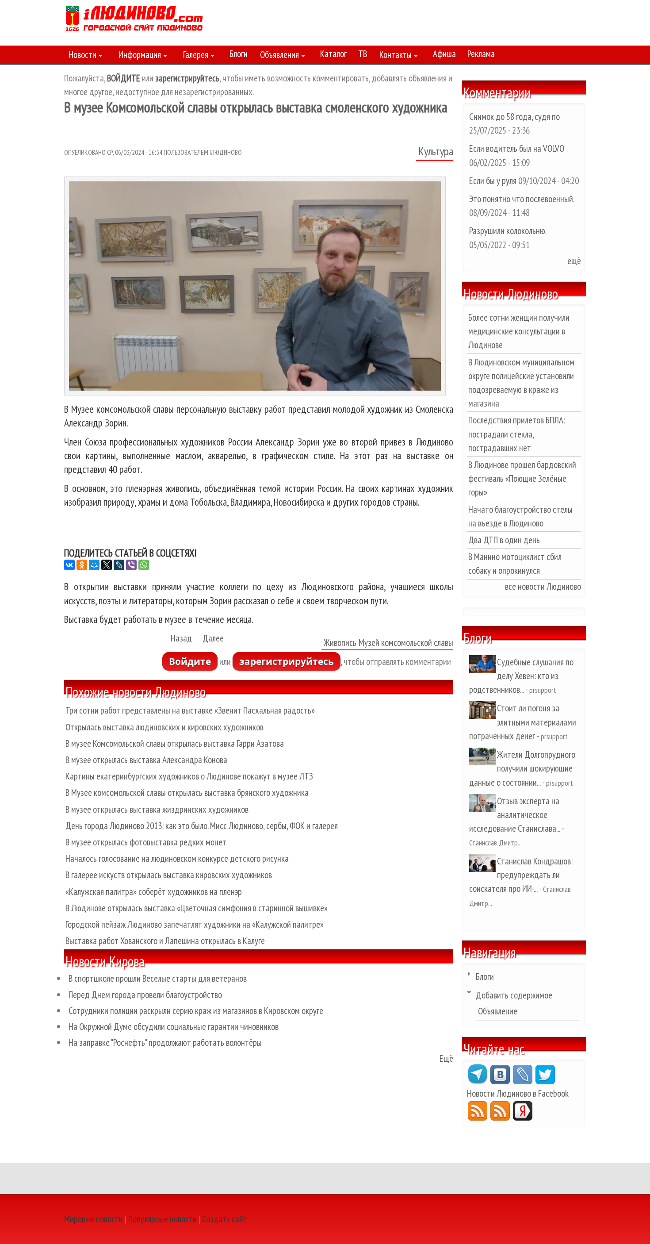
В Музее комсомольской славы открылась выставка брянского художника (187, 793)
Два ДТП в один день (504, 540)
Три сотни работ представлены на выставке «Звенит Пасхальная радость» (190, 710)
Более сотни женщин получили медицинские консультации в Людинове (519, 331)
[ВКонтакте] (69, 565)
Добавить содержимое (514, 995)
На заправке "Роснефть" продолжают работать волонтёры (165, 1042)
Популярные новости (162, 1219)
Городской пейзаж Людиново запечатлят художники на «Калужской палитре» (194, 924)
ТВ (362, 54)
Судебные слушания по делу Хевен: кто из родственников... (521, 675)
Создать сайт (224, 1219)
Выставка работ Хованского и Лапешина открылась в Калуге (165, 941)
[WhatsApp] (143, 565)
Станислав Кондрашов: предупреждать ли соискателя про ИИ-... (521, 875)
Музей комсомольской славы (406, 643)
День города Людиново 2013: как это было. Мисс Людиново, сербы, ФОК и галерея (201, 826)
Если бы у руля (493, 181)
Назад (181, 638)
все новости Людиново (543, 586)
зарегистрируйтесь (286, 661)
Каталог (333, 54)
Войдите (190, 661)
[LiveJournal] (119, 565)
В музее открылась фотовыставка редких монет (145, 842)
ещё (574, 261)
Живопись (340, 643)
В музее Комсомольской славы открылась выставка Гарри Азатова (174, 743)
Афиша (444, 54)
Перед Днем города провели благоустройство (145, 995)
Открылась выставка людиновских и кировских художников (164, 727)
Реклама (481, 54)
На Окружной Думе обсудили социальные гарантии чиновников (174, 1027)
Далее (213, 638)
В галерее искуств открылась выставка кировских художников (168, 875)
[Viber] (131, 565)
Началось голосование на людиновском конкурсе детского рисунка (177, 858)
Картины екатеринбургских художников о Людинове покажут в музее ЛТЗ (189, 776)
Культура (435, 151)
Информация (137, 56)
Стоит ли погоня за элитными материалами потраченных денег (522, 721)
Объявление (497, 1011)
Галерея (193, 56)
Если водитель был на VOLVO (516, 148)
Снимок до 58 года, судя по (514, 117)
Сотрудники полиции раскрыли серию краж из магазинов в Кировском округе (196, 1011)
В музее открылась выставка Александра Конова (146, 760)
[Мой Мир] (94, 565)
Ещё (446, 1058)
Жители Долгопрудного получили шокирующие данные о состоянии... (522, 768)
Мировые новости (93, 1219)
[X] (106, 565)
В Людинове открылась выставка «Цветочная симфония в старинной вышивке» (196, 908)
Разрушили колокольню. (507, 231)
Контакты (393, 56)
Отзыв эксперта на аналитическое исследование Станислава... (514, 814)
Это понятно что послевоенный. (521, 199)
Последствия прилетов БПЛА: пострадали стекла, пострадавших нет (516, 433)
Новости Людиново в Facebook (518, 1093)
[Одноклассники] (81, 565)
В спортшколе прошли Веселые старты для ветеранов (158, 978)
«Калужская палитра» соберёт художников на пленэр (153, 892)
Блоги (238, 54)
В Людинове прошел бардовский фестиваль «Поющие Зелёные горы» (522, 478)
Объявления (277, 56)
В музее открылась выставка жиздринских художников (157, 809)
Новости (80, 56)
